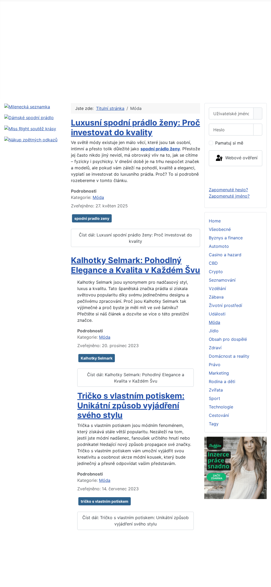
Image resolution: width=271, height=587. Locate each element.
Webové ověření (241, 157)
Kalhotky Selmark (96, 358)
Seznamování (222, 280)
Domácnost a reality (229, 356)
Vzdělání (217, 288)
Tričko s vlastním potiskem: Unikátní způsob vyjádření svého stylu (130, 405)
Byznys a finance (226, 237)
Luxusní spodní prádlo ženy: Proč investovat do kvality (135, 127)
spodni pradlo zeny (91, 218)
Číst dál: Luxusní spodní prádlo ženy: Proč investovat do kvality (135, 238)
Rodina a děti (222, 381)
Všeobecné (220, 229)
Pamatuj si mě (229, 143)
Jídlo (214, 330)
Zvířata (216, 390)
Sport (214, 398)
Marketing (219, 373)
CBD (213, 263)
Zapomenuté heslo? (228, 189)
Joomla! (118, 569)
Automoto (219, 246)
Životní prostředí (225, 305)
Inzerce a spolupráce (23, 558)
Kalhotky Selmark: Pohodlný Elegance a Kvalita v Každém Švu (135, 265)
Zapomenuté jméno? (229, 196)
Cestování (219, 415)
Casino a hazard (225, 254)
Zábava (216, 297)
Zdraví (215, 347)
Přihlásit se (235, 176)
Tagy (214, 423)
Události (217, 313)
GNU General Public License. (240, 569)
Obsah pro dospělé (228, 339)
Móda (98, 197)
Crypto (216, 271)
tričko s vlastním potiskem (104, 501)
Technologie (221, 406)
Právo (214, 364)
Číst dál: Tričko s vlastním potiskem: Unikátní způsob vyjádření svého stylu (135, 521)
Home (215, 220)
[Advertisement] (135, 59)
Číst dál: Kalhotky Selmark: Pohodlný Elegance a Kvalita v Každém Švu (135, 378)
